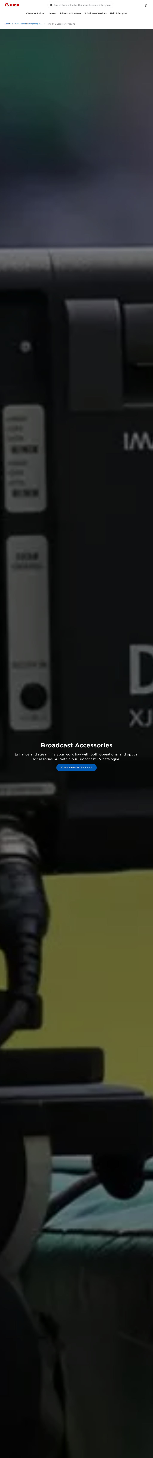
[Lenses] (57, 13)
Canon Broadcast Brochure (76, 768)
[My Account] (145, 5)
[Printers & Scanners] (82, 13)
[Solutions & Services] (108, 13)
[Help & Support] (128, 13)
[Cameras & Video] (46, 13)
